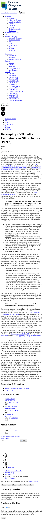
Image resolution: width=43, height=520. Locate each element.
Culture (11, 64)
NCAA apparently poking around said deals (27, 336)
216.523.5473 (13, 410)
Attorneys (12, 66)
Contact (7, 72)
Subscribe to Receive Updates (10, 436)
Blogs (10, 47)
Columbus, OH (13, 81)
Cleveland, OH (13, 79)
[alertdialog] (21, 503)
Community (12, 25)
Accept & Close (28, 485)
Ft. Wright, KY (13, 84)
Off (9, 507)
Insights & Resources (11, 36)
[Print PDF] (3, 110)
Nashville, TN (13, 97)
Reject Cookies (17, 485)
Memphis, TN (13, 95)
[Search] (19, 13)
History (11, 23)
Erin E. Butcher (10, 400)
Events (11, 43)
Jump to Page (5, 438)
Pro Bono (12, 27)
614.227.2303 (13, 402)
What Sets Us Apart (15, 20)
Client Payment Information (13, 471)
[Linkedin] (6, 462)
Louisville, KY (13, 93)
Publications (12, 45)
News (10, 41)
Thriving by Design (15, 22)
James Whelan (9, 429)
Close (3, 518)
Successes (12, 57)
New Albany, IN (14, 99)
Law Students (13, 70)
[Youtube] (6, 465)
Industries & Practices (11, 32)
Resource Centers (14, 40)
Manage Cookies (6, 485)
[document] (21, 503)
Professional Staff (14, 68)
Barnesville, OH (14, 75)
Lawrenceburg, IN (14, 86)
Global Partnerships (15, 29)
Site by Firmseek (10, 478)
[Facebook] (5, 460)
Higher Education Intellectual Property (17, 388)
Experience (8, 54)
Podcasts (11, 49)
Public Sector (9, 390)
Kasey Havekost (10, 408)
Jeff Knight (8, 416)
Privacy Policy (9, 473)
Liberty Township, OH (16, 91)
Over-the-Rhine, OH (15, 100)
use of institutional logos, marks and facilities (21, 167)
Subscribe (12, 50)
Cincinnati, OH (13, 77)
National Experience (15, 59)
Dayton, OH (13, 82)
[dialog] (21, 483)
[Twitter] (6, 455)
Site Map (7, 474)
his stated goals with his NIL (20, 334)
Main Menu (13, 13)
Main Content (5, 13)
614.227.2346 (13, 418)
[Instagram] (6, 458)
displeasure (4, 336)
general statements (21, 166)
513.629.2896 (13, 431)
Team (6, 34)
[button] (3, 115)
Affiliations (12, 31)
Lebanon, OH (13, 88)
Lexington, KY (13, 90)
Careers (7, 61)
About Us (8, 16)
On (4, 507)
